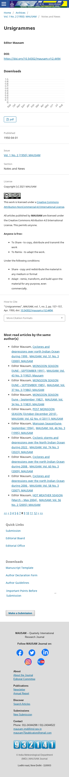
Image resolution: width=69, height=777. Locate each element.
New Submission (22, 714)
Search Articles (21, 704)
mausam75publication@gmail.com (32, 732)
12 (35, 513)
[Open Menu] (4, 4)
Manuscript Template (19, 568)
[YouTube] (41, 665)
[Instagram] (28, 665)
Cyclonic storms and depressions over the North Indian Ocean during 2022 (38, 442)
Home (7, 12)
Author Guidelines (18, 583)
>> (41, 513)
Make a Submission (20, 613)
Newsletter (19, 689)
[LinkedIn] (45, 655)
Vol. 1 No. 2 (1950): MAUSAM (20, 16)
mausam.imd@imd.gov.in (27, 728)
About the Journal (23, 675)
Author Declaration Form (21, 575)
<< (5, 513)
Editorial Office (15, 545)
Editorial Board (15, 538)
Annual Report (21, 693)
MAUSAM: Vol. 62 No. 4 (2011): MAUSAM (37, 418)
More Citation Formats (19, 318)
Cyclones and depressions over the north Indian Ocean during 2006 (38, 480)
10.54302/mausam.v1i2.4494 (37, 310)
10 (27, 513)
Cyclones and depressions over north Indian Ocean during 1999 (36, 351)
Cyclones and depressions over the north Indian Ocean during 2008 (38, 461)
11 (31, 513)
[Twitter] (32, 655)
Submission (13, 531)
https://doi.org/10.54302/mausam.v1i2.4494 (32, 58)
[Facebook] (20, 655)
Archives (20, 12)
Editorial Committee (24, 679)
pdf (11, 119)
